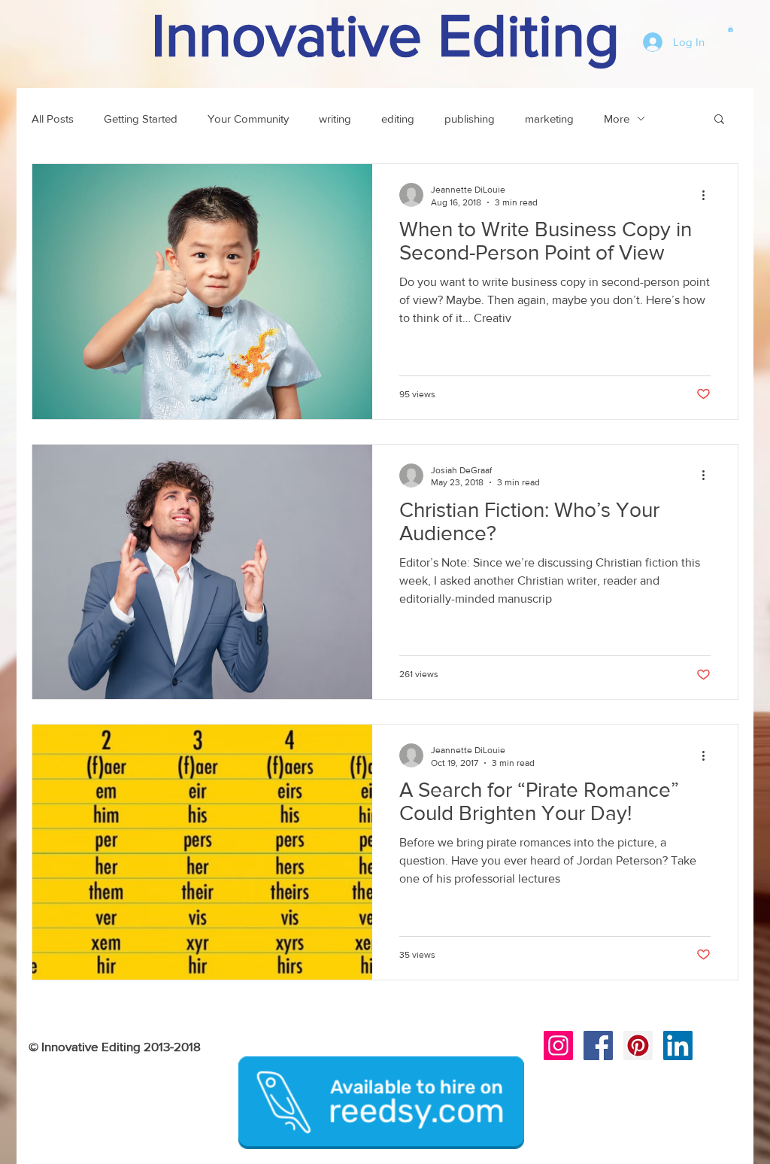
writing (335, 118)
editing (397, 118)
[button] (730, 29)
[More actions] (708, 195)
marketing (549, 118)
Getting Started (140, 118)
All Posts (53, 118)
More (616, 118)
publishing (469, 118)
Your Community (248, 118)
